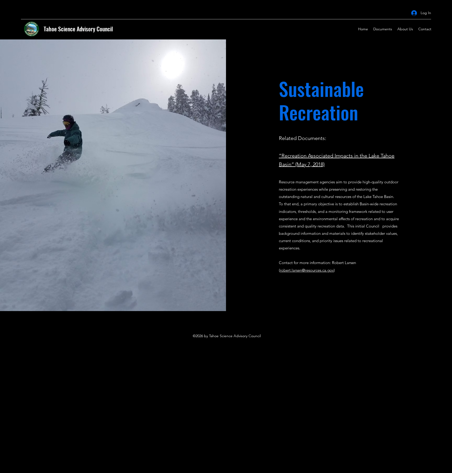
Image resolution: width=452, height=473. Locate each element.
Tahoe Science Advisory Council (78, 29)
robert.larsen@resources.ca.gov (307, 270)
